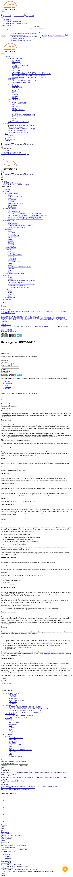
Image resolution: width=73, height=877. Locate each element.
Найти (3, 875)
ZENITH (65, 326)
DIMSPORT (16, 62)
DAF (13, 120)
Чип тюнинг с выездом (15, 127)
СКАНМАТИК (6, 326)
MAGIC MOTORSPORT (20, 65)
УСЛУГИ (11, 101)
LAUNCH (25, 326)
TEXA (13, 326)
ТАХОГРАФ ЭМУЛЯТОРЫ (21, 82)
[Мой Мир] (7, 335)
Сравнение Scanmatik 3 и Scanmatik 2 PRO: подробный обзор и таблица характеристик (29, 786)
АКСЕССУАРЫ (17, 87)
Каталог (7, 57)
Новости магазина (9, 763)
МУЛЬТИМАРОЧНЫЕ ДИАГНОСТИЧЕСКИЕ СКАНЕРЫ (31, 74)
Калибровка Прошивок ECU (17, 130)
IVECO (14, 93)
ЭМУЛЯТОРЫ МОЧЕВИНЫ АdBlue (24, 81)
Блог (9, 137)
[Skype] (18, 335)
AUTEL (43, 326)
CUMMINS (15, 108)
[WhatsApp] (15, 335)
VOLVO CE (16, 106)
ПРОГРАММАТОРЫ (15, 58)
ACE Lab (55, 326)
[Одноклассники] (4, 335)
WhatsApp (8, 858)
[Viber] (12, 335)
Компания (4, 825)
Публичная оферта (7, 833)
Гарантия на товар (7, 837)
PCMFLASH (16, 60)
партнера (47, 653)
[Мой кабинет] (2, 18)
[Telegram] (20, 335)
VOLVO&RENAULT (19, 103)
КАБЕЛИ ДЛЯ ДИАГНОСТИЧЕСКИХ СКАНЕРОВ (29, 77)
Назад (10, 195)
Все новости (5, 769)
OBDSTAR (15, 69)
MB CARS (15, 117)
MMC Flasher (16, 67)
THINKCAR (33, 326)
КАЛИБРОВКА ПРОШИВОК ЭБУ (23, 115)
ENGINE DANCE (14, 99)
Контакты (8, 141)
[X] (10, 335)
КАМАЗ (15, 96)
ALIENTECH (16, 63)
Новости (11, 135)
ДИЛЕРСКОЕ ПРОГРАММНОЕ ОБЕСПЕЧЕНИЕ (28, 75)
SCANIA (15, 94)
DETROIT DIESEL (18, 110)
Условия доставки (6, 838)
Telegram (7, 856)
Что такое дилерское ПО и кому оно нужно (15, 789)
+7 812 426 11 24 (6, 20)
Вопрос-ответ (5, 842)
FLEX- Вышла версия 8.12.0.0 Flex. (12, 781)
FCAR (39, 326)
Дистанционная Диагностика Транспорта (21, 129)
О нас (6, 134)
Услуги (7, 123)
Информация (5, 832)
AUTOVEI (12, 84)
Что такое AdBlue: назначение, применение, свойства (18, 788)
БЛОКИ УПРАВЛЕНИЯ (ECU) (18, 122)
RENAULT (15, 105)
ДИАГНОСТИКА (14, 70)
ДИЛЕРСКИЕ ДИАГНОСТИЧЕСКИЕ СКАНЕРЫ (28, 72)
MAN (14, 91)
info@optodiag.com (7, 868)
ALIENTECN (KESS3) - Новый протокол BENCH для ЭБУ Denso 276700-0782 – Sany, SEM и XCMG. (34, 777)
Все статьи (4, 784)
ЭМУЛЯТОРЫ (13, 79)
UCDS (60, 326)
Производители (10, 139)
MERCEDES (16, 89)
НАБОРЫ (15, 86)
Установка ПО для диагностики (18, 132)
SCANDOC (18, 326)
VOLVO (15, 98)
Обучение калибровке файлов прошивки (21, 125)
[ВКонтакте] (2, 335)
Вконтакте (8, 854)
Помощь (3, 840)
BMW (14, 118)
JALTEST (49, 326)
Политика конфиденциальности (11, 835)
